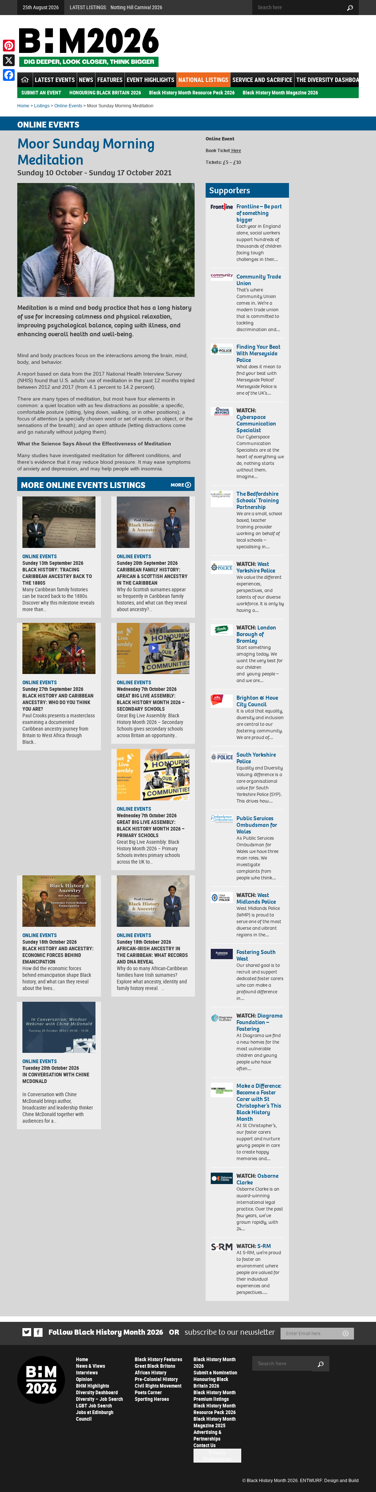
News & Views (90, 1365)
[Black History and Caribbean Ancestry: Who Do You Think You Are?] (58, 648)
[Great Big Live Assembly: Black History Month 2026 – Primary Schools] (153, 774)
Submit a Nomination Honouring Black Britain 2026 (215, 1379)
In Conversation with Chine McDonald (55, 1077)
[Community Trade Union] (222, 277)
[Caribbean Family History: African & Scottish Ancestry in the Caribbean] (153, 522)
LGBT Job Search (94, 1405)
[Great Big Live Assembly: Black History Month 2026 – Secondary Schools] (153, 648)
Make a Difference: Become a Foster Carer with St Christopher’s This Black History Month (259, 1102)
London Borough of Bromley (256, 634)
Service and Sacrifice (262, 80)
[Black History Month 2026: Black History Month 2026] (88, 47)
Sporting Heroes (152, 1398)
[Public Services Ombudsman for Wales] (222, 819)
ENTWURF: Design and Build (329, 1480)
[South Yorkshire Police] (222, 757)
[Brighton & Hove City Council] (222, 701)
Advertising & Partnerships (207, 1435)
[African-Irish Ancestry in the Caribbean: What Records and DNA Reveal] (153, 901)
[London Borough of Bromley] (222, 629)
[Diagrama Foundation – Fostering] (222, 1017)
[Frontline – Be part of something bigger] (222, 206)
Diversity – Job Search (99, 1398)
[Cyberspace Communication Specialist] (222, 411)
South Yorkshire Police (256, 758)
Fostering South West (256, 955)
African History (150, 1372)
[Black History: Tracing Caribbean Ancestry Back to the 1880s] (58, 522)
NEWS (86, 80)
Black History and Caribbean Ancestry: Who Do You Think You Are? (58, 702)
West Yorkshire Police (255, 567)
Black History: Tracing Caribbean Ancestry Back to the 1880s (57, 576)
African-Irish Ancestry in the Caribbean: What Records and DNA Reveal (152, 955)
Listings (42, 105)
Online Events (68, 105)
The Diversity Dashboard (331, 80)
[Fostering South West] (222, 954)
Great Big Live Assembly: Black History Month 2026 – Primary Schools (151, 828)
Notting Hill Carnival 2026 (136, 7)
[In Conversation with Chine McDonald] (58, 1027)
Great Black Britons (155, 1365)
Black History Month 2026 (215, 1362)
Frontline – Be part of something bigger (259, 212)
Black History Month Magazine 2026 (280, 92)
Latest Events (55, 80)
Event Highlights (150, 80)
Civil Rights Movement (158, 1385)
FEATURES (110, 80)
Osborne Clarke (257, 1179)
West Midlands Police (256, 898)
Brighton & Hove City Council (257, 701)
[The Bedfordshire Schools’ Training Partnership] (222, 499)
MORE (177, 484)
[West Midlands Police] (222, 897)
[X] (8, 60)
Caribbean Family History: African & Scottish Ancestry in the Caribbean (152, 576)
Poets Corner (148, 1392)
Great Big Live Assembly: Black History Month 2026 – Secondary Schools (151, 702)
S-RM (264, 1246)
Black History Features (158, 1359)
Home (23, 105)
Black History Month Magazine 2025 (215, 1422)
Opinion (84, 1379)
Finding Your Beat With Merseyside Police (258, 353)
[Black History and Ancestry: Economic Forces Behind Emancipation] (58, 901)
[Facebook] (8, 75)
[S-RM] (222, 1247)
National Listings (203, 80)
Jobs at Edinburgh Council (94, 1415)
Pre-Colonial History (156, 1379)
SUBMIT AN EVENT (41, 92)
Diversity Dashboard (97, 1392)
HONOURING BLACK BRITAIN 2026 (105, 92)
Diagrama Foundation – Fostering (259, 1022)
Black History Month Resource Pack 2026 (192, 92)
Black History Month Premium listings (215, 1395)
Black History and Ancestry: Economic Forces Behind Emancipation (58, 955)
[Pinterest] (8, 45)
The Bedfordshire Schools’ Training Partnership (257, 500)
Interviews (87, 1372)
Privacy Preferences (217, 1455)
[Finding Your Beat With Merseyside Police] (222, 349)
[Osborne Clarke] (222, 1178)
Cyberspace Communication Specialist (256, 423)
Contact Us (205, 1445)
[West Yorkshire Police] (222, 567)
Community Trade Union (258, 280)
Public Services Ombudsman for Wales (256, 824)
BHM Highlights (92, 1385)
